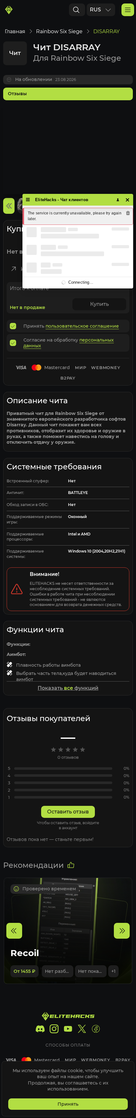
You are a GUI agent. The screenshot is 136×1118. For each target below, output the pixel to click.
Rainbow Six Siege (59, 31)
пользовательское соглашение (82, 326)
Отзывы (17, 93)
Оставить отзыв (68, 812)
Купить (99, 304)
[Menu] (28, 200)
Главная (15, 31)
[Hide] (127, 200)
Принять (68, 1104)
